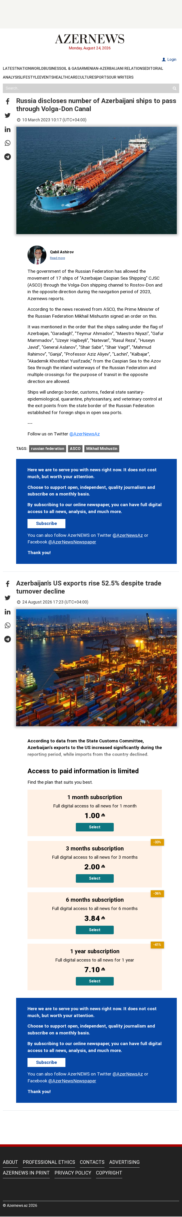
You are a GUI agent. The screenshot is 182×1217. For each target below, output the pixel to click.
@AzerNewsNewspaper (72, 542)
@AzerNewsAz (84, 434)
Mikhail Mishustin (101, 448)
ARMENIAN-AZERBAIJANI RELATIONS (112, 68)
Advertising (124, 1162)
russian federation (47, 448)
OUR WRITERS (121, 77)
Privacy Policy (73, 1173)
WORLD (37, 68)
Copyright (109, 1173)
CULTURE (85, 77)
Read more (57, 258)
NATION (24, 68)
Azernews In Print (26, 1173)
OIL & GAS (70, 68)
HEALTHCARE (65, 77)
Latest (10, 68)
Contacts (92, 1162)
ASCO (75, 448)
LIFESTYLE (29, 77)
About (10, 1162)
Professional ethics (49, 1162)
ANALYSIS (11, 77)
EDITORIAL (154, 68)
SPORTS (101, 77)
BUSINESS (52, 68)
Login (171, 59)
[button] (7, 102)
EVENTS (46, 77)
